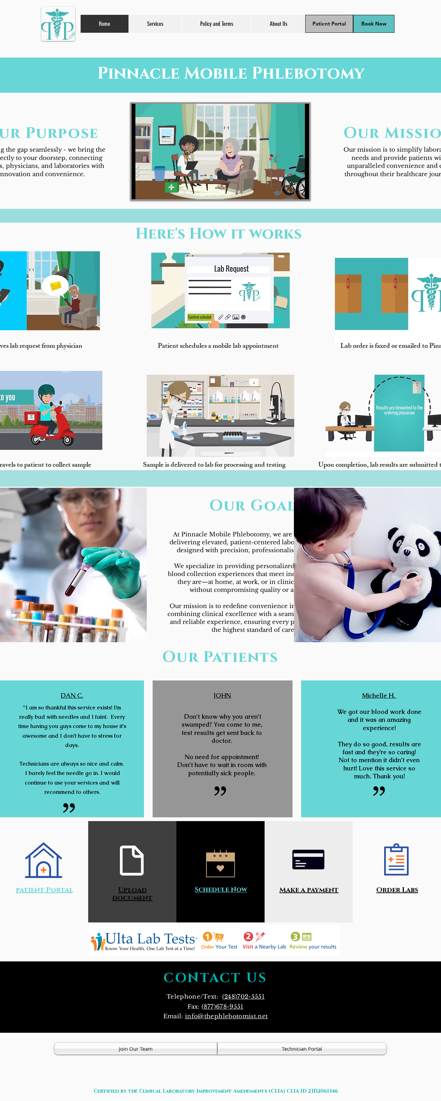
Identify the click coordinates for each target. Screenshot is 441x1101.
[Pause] (140, 189)
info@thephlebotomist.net (226, 1016)
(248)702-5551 (243, 996)
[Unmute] (152, 189)
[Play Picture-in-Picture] (288, 189)
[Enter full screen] (299, 189)
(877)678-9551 (222, 1006)
